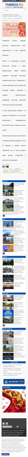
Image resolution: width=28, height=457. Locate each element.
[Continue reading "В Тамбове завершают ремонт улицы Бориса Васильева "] (8, 186)
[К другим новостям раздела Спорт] (4, 253)
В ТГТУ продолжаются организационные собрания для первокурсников (19, 332)
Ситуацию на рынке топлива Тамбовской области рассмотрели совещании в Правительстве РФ (19, 312)
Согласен (5, 454)
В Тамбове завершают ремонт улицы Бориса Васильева (19, 184)
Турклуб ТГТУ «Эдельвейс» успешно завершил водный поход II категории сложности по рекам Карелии (19, 240)
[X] (8, 167)
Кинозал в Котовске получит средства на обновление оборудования (19, 284)
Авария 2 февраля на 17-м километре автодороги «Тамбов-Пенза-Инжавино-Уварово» (12, 370)
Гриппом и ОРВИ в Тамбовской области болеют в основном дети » (13, 173)
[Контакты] (7, 426)
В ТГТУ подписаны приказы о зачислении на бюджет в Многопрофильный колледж (19, 200)
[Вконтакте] (3, 423)
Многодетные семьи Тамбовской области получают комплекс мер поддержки (19, 297)
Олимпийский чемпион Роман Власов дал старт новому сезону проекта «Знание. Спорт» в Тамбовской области (19, 248)
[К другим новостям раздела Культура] (4, 290)
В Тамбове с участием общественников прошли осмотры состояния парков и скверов (19, 193)
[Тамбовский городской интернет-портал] (14, 5)
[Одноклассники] (5, 167)
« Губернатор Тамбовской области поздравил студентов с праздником (13, 170)
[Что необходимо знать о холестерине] (14, 401)
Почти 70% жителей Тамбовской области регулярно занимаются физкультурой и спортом (19, 233)
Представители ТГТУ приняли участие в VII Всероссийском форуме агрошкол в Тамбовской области (19, 340)
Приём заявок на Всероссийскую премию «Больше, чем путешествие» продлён (19, 277)
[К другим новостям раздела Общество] (4, 216)
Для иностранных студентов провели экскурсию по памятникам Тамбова (19, 260)
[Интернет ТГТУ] (14, 381)
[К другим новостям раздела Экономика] (4, 325)
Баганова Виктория (16, 20)
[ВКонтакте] (3, 167)
